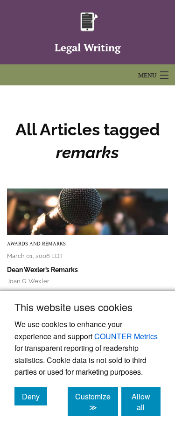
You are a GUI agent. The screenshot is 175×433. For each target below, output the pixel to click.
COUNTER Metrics (126, 336)
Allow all (146, 401)
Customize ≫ (96, 401)
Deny (34, 396)
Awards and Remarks (36, 243)
